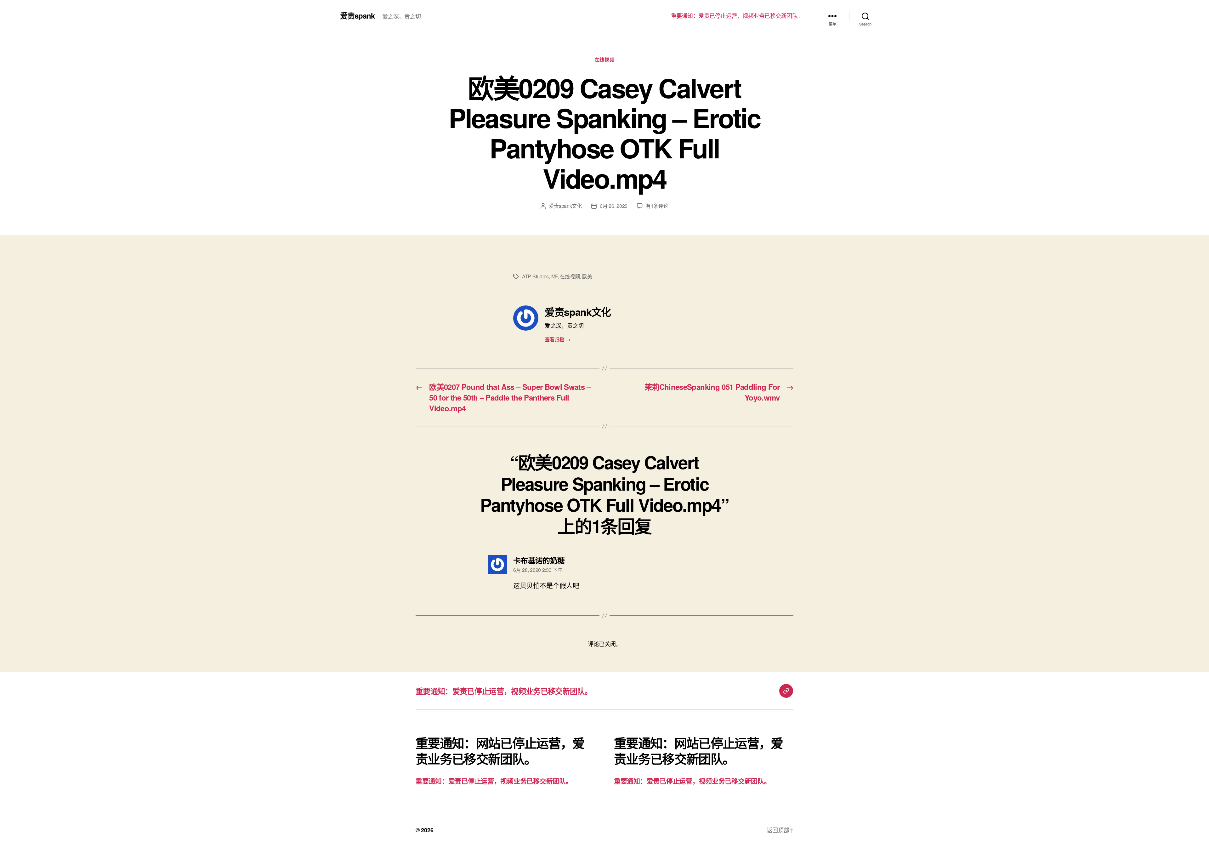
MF (554, 276)
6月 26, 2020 (613, 205)
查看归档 (557, 339)
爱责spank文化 (565, 205)
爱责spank (357, 15)
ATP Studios (535, 276)
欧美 (587, 276)
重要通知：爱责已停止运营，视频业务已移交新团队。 (737, 15)
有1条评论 (657, 205)
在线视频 (604, 60)
